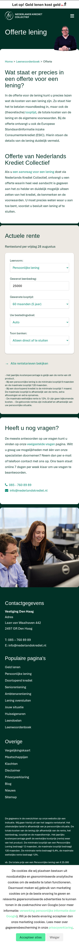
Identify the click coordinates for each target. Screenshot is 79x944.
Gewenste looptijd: (22, 297)
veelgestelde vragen (41, 444)
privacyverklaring (61, 927)
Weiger (55, 937)
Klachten (11, 763)
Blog (8, 784)
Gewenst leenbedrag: (23, 278)
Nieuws (10, 790)
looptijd (30, 112)
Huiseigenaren (15, 714)
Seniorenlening (15, 687)
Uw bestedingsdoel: (22, 315)
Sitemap (11, 797)
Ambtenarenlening (18, 694)
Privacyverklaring (17, 777)
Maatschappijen (16, 757)
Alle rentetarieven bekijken (29, 363)
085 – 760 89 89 (19, 640)
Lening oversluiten (18, 700)
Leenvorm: (16, 260)
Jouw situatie (14, 707)
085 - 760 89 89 (20, 485)
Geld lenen (12, 667)
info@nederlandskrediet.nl (29, 490)
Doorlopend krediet (18, 680)
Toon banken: (18, 333)
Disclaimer (12, 770)
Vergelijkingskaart (17, 750)
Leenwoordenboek (18, 727)
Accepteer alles (31, 937)
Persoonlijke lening (18, 674)
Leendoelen (13, 720)
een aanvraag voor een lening (33, 172)
